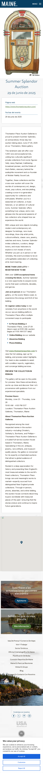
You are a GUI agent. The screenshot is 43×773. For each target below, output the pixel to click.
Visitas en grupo (21, 666)
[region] (21, 755)
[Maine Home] (9, 4)
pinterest (24, 716)
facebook (13, 716)
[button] (22, 542)
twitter (19, 716)
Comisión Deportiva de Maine (21, 659)
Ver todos (35, 75)
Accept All (21, 756)
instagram (29, 716)
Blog (21, 670)
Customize (21, 762)
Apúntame (21, 600)
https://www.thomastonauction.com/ (20, 107)
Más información (21, 626)
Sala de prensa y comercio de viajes (21, 640)
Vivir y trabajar (21, 644)
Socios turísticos (21, 648)
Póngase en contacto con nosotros (21, 674)
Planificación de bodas (21, 655)
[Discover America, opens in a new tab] (21, 724)
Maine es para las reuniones (21, 663)
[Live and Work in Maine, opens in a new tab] (21, 733)
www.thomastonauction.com (22, 351)
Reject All (21, 768)
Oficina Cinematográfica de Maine (21, 652)
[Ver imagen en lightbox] (21, 43)
